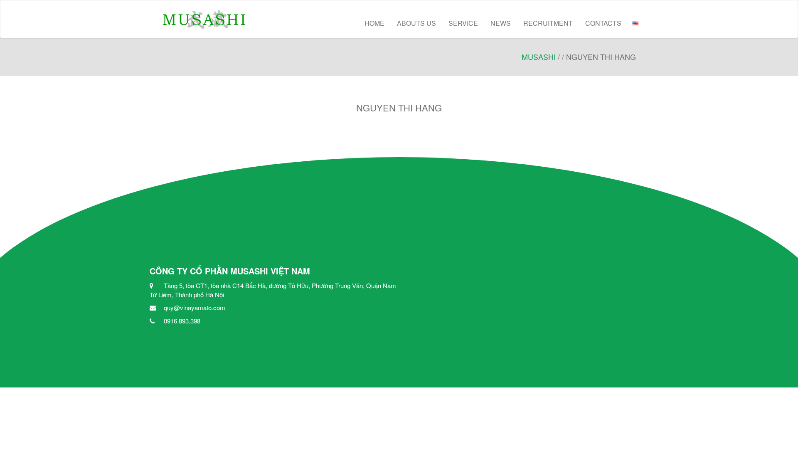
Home (374, 23)
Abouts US (416, 23)
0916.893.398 (182, 320)
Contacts (603, 23)
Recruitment (548, 23)
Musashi (539, 56)
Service (463, 23)
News (500, 23)
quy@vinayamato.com (194, 307)
